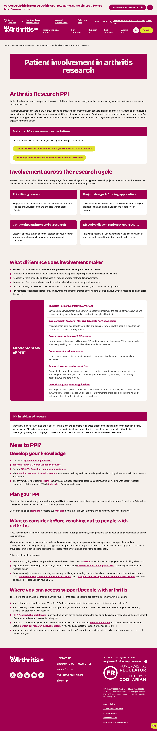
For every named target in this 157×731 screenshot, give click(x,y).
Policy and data (82, 21)
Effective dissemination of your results (111, 224)
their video (53, 484)
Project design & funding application (109, 194)
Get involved (108, 31)
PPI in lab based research (30, 416)
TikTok (41, 675)
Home (6, 45)
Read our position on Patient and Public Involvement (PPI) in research (49, 158)
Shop (104, 21)
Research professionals (60, 21)
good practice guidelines (38, 460)
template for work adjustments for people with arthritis (106, 576)
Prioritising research (27, 194)
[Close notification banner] (150, 7)
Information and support (50, 31)
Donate (146, 30)
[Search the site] (136, 30)
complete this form (100, 622)
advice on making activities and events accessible (45, 576)
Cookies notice (110, 718)
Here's (86, 561)
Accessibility (109, 704)
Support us (92, 31)
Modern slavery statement (115, 722)
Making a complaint (70, 675)
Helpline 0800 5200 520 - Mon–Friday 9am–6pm (132, 22)
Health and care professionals (33, 21)
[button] (154, 726)
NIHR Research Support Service (29, 615)
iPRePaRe (46, 481)
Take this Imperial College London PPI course (37, 465)
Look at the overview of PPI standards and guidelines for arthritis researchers (54, 148)
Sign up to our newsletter (74, 663)
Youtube (34, 675)
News (96, 21)
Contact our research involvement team (40, 626)
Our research (76, 31)
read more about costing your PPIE (95, 565)
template (35, 511)
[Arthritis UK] (21, 29)
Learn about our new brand (125, 7)
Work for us (65, 669)
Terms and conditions (113, 709)
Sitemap (62, 680)
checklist (59, 511)
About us (124, 31)
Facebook (20, 675)
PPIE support (43, 45)
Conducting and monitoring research (39, 224)
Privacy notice (110, 713)
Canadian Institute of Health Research (37, 473)
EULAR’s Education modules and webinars (43, 469)
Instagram (27, 675)
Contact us (64, 658)
